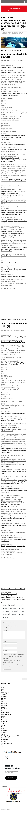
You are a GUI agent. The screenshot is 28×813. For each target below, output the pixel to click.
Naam (4, 641)
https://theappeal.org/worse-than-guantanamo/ (13, 144)
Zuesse (3, 747)
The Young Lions (6, 738)
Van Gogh (4, 741)
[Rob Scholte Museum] (14, 8)
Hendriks (4, 705)
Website (5, 650)
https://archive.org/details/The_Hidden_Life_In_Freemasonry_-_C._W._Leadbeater (14, 94)
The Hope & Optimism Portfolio (10, 736)
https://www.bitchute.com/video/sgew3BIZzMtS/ (13, 67)
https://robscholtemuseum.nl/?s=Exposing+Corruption (9, 595)
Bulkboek (4, 691)
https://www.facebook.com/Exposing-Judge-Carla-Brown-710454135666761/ (13, 150)
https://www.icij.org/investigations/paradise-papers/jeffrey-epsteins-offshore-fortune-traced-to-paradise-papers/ (14, 221)
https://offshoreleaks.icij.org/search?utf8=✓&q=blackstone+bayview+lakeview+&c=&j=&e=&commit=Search (13, 160)
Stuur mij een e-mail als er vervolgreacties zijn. (11, 662)
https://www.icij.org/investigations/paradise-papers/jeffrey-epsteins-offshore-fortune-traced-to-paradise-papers (14, 269)
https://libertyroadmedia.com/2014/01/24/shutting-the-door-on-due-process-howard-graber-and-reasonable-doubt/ (13, 181)
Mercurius (4, 720)
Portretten (18, 33)
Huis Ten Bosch (5, 709)
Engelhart (4, 698)
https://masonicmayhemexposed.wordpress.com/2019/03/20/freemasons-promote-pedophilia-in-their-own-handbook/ (14, 249)
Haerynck (4, 704)
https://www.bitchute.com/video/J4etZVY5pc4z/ (13, 72)
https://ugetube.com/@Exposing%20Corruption (13, 276)
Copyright (4, 696)
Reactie (5, 630)
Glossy (3, 702)
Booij (2, 689)
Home (21, 32)
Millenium (4, 722)
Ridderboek (5, 34)
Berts (2, 687)
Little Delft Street (6, 714)
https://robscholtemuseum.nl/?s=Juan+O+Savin (13, 599)
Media (13, 33)
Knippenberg (5, 713)
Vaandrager (4, 740)
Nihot (3, 723)
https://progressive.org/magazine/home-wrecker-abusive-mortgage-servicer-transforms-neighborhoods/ (13, 137)
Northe (3, 725)
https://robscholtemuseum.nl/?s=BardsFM (12, 598)
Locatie (9, 33)
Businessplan (16, 32)
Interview (4, 33)
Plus (2, 727)
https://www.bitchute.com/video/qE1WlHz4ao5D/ (13, 319)
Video (9, 34)
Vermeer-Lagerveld (7, 743)
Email (4, 646)
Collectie (3, 695)
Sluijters (3, 734)
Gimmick (4, 700)
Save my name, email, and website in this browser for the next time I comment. (13, 656)
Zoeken (24, 678)
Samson (3, 732)
